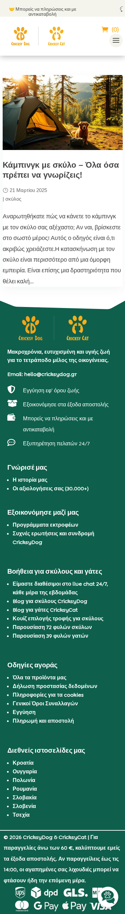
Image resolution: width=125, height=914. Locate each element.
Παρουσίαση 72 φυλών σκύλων (52, 627)
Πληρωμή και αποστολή (43, 720)
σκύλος (13, 199)
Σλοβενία (24, 806)
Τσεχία (21, 814)
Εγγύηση (24, 712)
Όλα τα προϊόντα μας (39, 677)
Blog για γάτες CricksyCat (45, 609)
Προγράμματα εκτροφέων (45, 524)
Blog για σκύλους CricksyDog (50, 601)
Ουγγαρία (25, 771)
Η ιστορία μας (30, 479)
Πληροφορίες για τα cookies (48, 694)
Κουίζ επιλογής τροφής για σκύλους (58, 618)
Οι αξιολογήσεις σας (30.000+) (51, 488)
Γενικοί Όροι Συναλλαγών (45, 703)
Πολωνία (24, 780)
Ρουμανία (25, 788)
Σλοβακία (25, 797)
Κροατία (23, 762)
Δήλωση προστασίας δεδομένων (55, 686)
